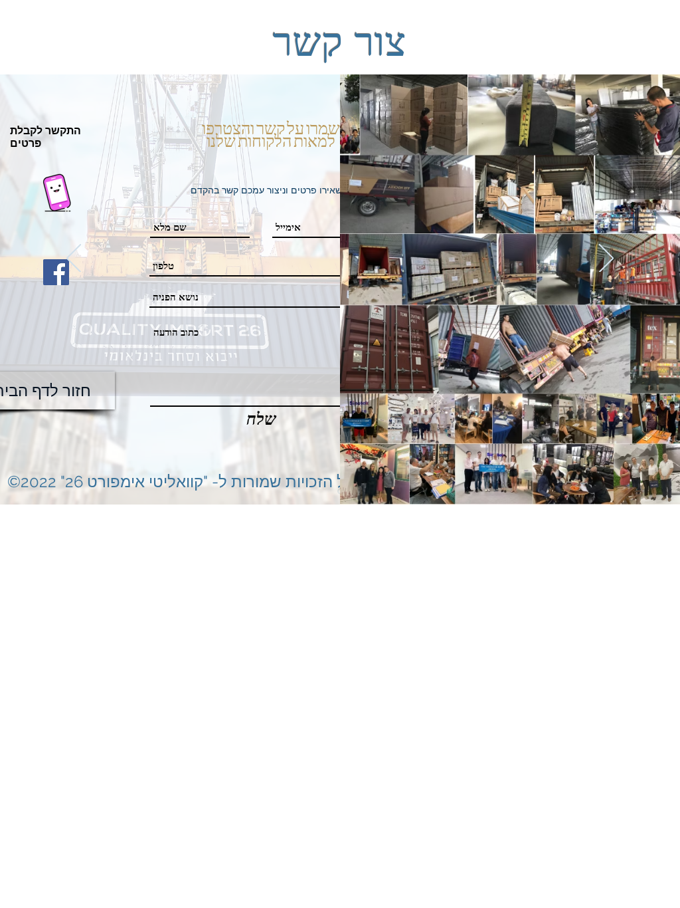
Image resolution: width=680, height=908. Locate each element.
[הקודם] (73, 259)
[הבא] (606, 259)
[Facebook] (56, 272)
